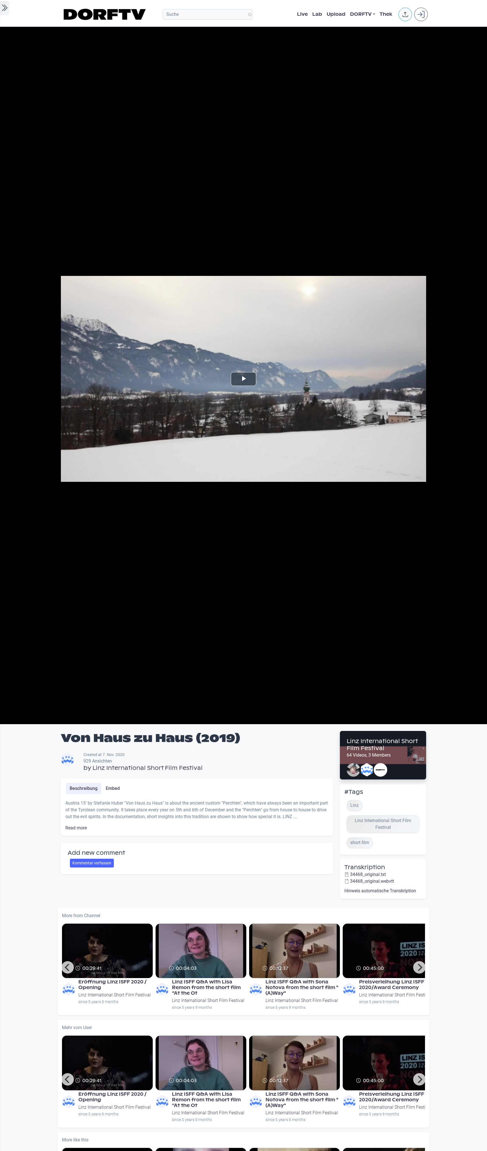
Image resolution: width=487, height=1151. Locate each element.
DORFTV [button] (361, 14)
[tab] (83, 788)
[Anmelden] (421, 14)
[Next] (419, 967)
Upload (336, 14)
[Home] (105, 14)
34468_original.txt (368, 874)
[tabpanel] (197, 815)
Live (302, 14)
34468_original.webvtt (372, 881)
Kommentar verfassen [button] (91, 863)
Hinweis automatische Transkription (380, 890)
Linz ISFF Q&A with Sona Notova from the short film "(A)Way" (301, 987)
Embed (113, 788)
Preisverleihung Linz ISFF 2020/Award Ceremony (391, 984)
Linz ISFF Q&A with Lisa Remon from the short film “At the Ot (206, 987)
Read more (76, 828)
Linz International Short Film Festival (147, 768)
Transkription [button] (364, 867)
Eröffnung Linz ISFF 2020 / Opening (112, 984)
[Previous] (67, 967)
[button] (405, 14)
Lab (317, 14)
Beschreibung (84, 788)
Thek (386, 14)
